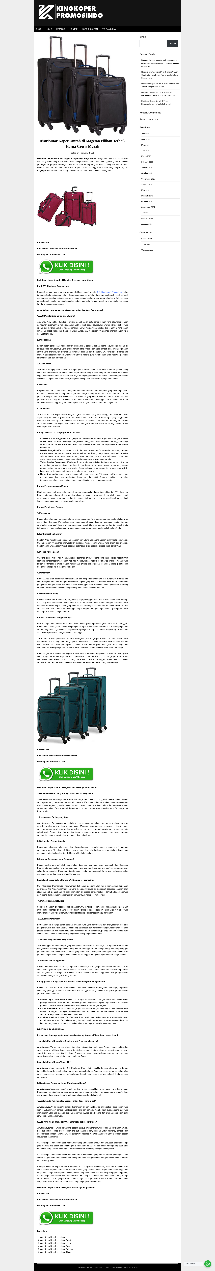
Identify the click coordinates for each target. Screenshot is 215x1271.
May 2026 (145, 145)
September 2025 (148, 178)
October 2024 (146, 201)
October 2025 (146, 173)
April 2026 (145, 150)
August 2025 (146, 184)
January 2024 (146, 224)
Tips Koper (145, 244)
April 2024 (145, 212)
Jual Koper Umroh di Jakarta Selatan (56, 1249)
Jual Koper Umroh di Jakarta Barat (55, 1240)
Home (49, 29)
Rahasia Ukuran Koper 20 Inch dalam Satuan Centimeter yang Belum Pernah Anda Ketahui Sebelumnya (159, 74)
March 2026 (146, 156)
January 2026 (146, 167)
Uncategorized (147, 249)
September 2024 (148, 207)
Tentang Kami (109, 29)
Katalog (60, 29)
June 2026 (145, 139)
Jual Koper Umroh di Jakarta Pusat (55, 1246)
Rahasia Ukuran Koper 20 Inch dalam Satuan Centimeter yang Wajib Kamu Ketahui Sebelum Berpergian (160, 63)
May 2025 (145, 190)
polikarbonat (79, 345)
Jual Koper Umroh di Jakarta (52, 1237)
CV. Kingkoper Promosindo (109, 292)
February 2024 (147, 218)
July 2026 (145, 133)
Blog (38, 29)
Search (143, 37)
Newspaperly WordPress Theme (124, 1267)
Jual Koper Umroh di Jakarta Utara (55, 1243)
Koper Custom (90, 29)
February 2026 (147, 162)
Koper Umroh (146, 238)
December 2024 (147, 195)
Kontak (74, 29)
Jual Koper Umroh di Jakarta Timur (55, 1252)
